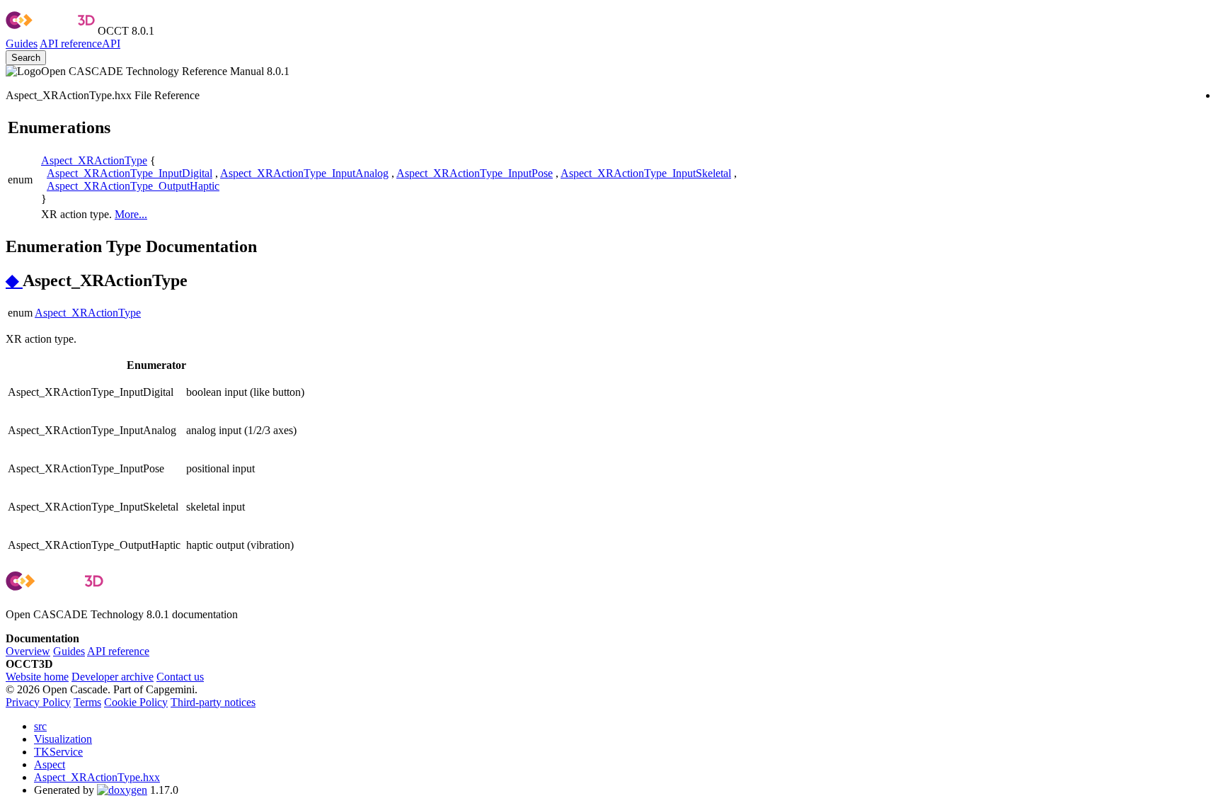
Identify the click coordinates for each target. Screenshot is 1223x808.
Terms (87, 702)
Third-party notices (213, 702)
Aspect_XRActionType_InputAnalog (304, 173)
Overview (28, 651)
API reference (118, 651)
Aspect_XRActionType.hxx (97, 777)
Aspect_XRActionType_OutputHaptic (133, 186)
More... (131, 214)
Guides (22, 44)
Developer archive (112, 677)
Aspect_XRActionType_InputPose (474, 173)
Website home (37, 677)
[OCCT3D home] (50, 31)
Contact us (180, 677)
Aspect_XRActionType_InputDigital (129, 173)
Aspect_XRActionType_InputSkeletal (646, 173)
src (40, 726)
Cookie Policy (136, 702)
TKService (58, 752)
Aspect (49, 764)
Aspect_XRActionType (94, 160)
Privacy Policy (38, 702)
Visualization (63, 739)
